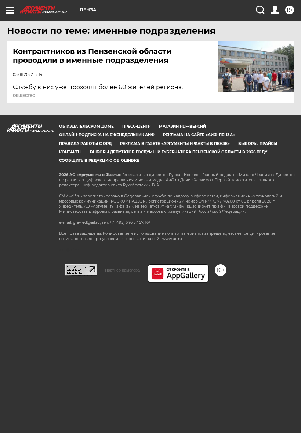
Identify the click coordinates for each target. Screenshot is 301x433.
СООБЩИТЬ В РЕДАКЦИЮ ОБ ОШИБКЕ (99, 160)
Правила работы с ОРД (85, 143)
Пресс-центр (136, 126)
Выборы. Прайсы (257, 143)
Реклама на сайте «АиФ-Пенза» (199, 134)
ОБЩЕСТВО (24, 96)
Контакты (70, 152)
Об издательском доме (86, 126)
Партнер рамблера (122, 270)
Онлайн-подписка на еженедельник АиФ (107, 134)
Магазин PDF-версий (182, 126)
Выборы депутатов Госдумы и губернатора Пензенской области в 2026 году (178, 152)
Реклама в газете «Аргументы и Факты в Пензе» (175, 143)
